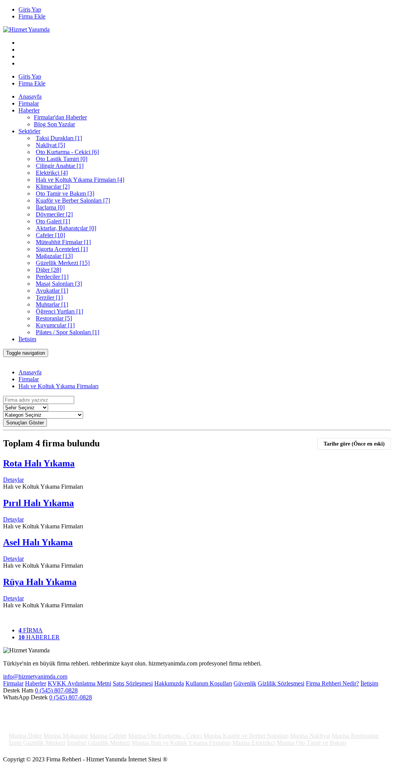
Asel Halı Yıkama (38, 542)
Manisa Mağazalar (65, 735)
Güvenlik (245, 683)
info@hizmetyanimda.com (35, 676)
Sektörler (29, 131)
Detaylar (13, 479)
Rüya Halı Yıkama (40, 582)
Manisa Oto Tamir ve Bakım (311, 742)
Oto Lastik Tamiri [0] (61, 159)
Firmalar (28, 103)
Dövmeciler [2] (54, 214)
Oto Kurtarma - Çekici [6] (67, 152)
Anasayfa (30, 96)
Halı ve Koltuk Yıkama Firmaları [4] (80, 179)
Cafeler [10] (50, 235)
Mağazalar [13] (54, 256)
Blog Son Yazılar (54, 124)
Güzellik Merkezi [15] (63, 263)
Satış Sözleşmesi (133, 683)
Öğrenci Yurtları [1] (59, 311)
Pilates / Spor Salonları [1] (67, 332)
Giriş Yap (29, 9)
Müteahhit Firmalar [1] (63, 242)
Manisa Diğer (25, 735)
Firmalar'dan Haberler (60, 117)
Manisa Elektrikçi (253, 742)
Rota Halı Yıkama (39, 463)
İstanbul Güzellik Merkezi (98, 742)
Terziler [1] (49, 297)
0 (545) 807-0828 (56, 690)
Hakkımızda (169, 683)
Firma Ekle (31, 16)
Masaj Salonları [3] (59, 283)
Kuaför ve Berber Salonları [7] (73, 200)
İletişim (27, 339)
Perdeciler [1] (52, 276)
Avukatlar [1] (52, 290)
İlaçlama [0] (50, 207)
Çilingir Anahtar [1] (59, 166)
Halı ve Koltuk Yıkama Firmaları (58, 386)
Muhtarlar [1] (52, 304)
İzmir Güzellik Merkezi (37, 742)
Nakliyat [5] (50, 145)
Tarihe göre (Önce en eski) (354, 444)
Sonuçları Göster (25, 423)
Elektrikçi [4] (52, 172)
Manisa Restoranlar (355, 735)
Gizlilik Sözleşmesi (281, 683)
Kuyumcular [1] (55, 325)
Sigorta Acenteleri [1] (62, 249)
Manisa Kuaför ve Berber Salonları (246, 735)
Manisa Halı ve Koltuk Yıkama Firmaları (181, 742)
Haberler (29, 110)
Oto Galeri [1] (53, 221)
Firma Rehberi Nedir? (332, 683)
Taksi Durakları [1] (59, 138)
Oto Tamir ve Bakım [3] (65, 193)
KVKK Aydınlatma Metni (79, 683)
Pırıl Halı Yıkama (38, 503)
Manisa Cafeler (108, 735)
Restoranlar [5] (54, 318)
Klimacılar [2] (53, 186)
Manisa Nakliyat (310, 735)
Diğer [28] (48, 270)
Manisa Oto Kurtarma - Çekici (165, 735)
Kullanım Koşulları (208, 683)
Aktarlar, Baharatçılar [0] (66, 228)
